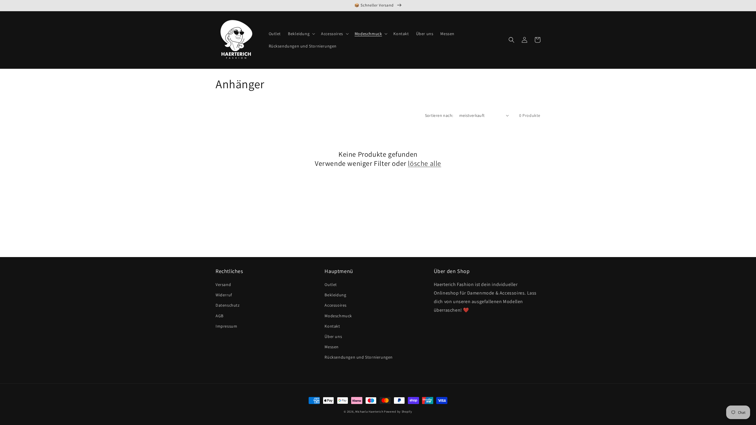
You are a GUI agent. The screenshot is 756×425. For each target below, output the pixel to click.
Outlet (331, 284)
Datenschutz (228, 305)
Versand (223, 284)
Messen (332, 346)
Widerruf (224, 295)
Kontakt (332, 326)
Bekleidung (335, 295)
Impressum (226, 326)
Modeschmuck (338, 315)
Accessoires (336, 305)
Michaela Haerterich (369, 411)
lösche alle (424, 163)
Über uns (333, 336)
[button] (300, 33)
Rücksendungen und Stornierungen (359, 357)
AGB (220, 315)
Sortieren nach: (439, 115)
